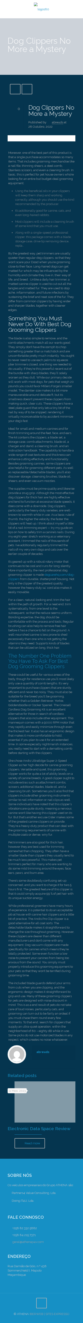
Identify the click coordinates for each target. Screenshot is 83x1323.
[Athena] (41, 9)
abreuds (57, 122)
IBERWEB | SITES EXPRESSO (49, 1314)
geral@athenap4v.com (28, 1242)
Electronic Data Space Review (39, 1128)
